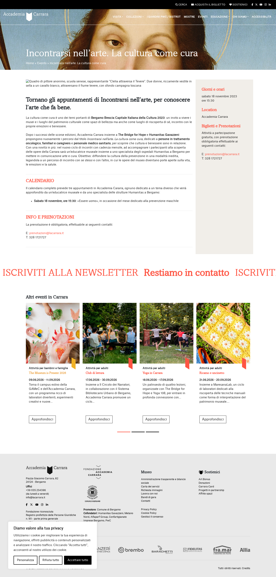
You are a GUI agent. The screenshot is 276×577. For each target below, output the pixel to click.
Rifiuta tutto (50, 560)
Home (30, 63)
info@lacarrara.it (35, 497)
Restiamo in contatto (172, 273)
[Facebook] (252, 4)
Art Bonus (204, 479)
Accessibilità (261, 17)
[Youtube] (261, 4)
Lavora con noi (149, 493)
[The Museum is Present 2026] (53, 333)
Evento (41, 63)
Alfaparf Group (99, 517)
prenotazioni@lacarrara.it (46, 233)
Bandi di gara (148, 497)
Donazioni (204, 483)
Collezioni (134, 17)
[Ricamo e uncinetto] (223, 333)
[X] (256, 4)
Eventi (203, 17)
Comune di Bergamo (109, 509)
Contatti (145, 501)
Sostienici (240, 4)
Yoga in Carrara (152, 373)
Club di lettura (95, 373)
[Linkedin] (270, 4)
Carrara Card (206, 486)
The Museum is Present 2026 (47, 373)
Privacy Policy (149, 509)
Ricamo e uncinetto (211, 373)
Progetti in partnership (211, 490)
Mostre (189, 17)
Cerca (182, 4)
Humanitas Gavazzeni (110, 513)
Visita (117, 17)
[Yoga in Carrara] (166, 333)
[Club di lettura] (109, 333)
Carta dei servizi (150, 486)
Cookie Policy (148, 513)
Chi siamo (240, 17)
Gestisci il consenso (152, 516)
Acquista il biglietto (209, 4)
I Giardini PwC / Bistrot (164, 17)
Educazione (219, 17)
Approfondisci (42, 419)
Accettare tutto (77, 560)
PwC (108, 520)
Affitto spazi (205, 493)
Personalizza (25, 560)
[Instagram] (265, 4)
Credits (246, 568)
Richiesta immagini (151, 490)
